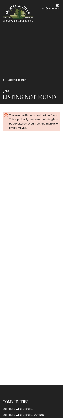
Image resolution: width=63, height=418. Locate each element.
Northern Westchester (18, 409)
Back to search (17, 80)
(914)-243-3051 (50, 8)
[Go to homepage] (22, 13)
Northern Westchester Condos (24, 415)
